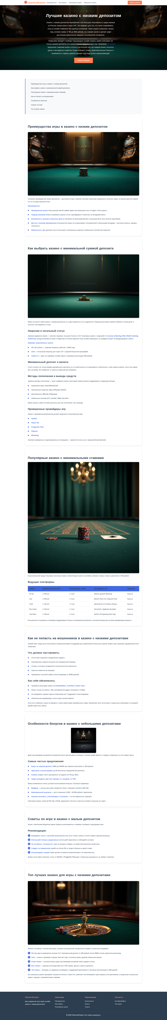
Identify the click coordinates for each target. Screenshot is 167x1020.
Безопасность (89, 1001)
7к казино (111, 44)
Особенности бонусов (39, 101)
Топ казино (118, 1004)
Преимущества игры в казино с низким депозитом (49, 84)
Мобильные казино (90, 2)
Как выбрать (63, 2)
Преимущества (52, 2)
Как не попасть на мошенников (42, 96)
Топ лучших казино (38, 109)
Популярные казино (75, 2)
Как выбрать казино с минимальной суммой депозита (50, 88)
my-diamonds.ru (120, 1001)
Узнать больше (83, 60)
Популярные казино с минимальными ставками (48, 92)
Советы (87, 1007)
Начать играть (135, 2)
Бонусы (87, 1004)
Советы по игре (36, 105)
